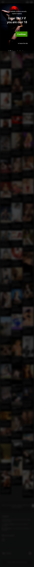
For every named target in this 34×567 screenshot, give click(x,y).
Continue (21, 34)
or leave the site (23, 43)
